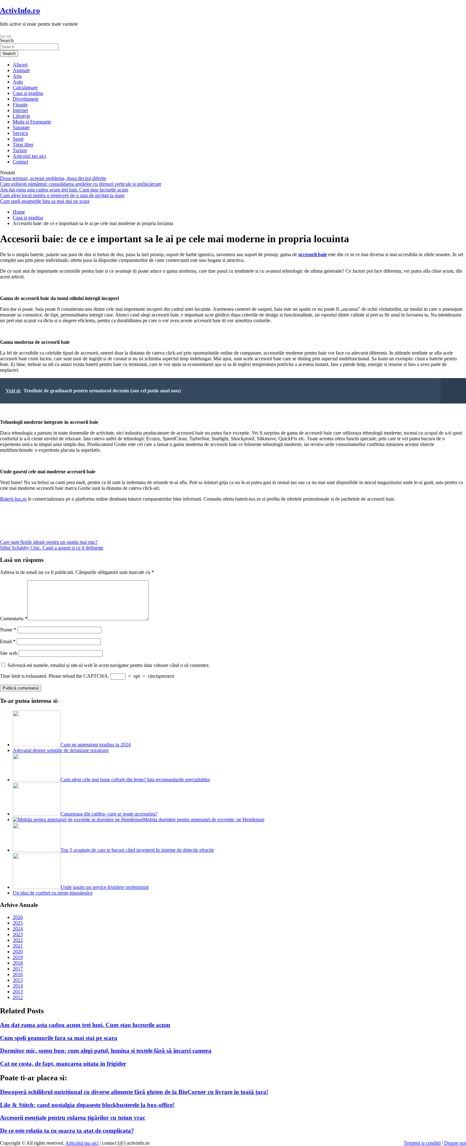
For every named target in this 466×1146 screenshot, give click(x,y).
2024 (18, 928)
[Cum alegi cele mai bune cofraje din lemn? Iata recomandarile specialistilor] (37, 779)
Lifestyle (21, 116)
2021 (18, 946)
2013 (18, 991)
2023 (18, 934)
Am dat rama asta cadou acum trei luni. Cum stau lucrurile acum (85, 1025)
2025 (18, 923)
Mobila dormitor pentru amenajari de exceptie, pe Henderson (203, 819)
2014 (18, 986)
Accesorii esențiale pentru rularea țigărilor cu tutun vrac (72, 1117)
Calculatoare (25, 87)
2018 (18, 963)
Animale (21, 70)
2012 (18, 997)
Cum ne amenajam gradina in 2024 (96, 744)
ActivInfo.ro (20, 10)
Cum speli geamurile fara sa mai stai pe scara (58, 1038)
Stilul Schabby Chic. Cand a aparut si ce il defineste (51, 547)
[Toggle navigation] (2, 36)
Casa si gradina (28, 93)
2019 (18, 957)
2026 (18, 917)
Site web (8, 653)
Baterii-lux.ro (13, 499)
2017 (18, 968)
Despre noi (455, 1143)
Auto (18, 81)
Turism (20, 150)
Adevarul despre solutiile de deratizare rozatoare (61, 750)
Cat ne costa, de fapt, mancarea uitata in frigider (63, 1063)
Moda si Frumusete (32, 121)
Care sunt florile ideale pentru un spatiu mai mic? (49, 542)
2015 (18, 980)
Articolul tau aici (29, 156)
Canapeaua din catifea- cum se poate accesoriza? (109, 813)
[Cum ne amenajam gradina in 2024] (37, 744)
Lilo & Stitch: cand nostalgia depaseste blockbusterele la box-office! (87, 1105)
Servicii (20, 133)
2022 (18, 940)
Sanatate (21, 127)
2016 (18, 974)
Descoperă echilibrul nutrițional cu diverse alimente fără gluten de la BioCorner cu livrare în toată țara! (134, 1092)
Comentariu (13, 618)
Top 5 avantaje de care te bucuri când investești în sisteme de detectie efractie (137, 850)
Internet (20, 110)
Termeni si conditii (422, 1143)
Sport (18, 139)
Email (8, 641)
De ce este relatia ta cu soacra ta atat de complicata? (67, 1130)
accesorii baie (312, 254)
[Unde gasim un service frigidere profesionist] (37, 887)
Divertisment (25, 99)
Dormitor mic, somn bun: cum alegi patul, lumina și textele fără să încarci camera (105, 1050)
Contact (20, 161)
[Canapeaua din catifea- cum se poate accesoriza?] (37, 813)
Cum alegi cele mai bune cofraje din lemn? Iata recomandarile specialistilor (135, 779)
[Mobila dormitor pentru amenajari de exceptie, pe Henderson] (78, 819)
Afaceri (20, 64)
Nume (8, 629)
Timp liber (23, 144)
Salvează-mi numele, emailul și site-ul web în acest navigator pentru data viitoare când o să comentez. (109, 665)
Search (7, 40)
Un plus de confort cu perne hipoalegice (53, 893)
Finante (20, 104)
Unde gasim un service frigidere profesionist (105, 887)
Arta (17, 76)
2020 (18, 951)
